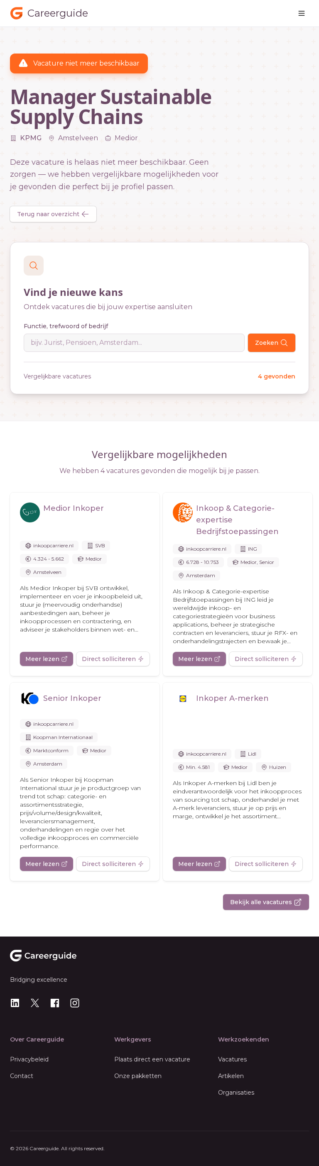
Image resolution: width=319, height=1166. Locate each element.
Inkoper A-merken (232, 698)
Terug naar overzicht (48, 214)
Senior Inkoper (72, 698)
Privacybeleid (29, 1059)
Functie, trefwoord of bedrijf (66, 326)
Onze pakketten (138, 1076)
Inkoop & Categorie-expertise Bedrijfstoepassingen (237, 520)
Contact (21, 1076)
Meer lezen (42, 659)
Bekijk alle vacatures (261, 902)
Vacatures (232, 1059)
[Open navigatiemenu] (301, 13)
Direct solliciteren (109, 659)
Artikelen (231, 1076)
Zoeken (266, 342)
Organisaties (236, 1092)
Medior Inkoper (73, 508)
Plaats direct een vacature (152, 1059)
